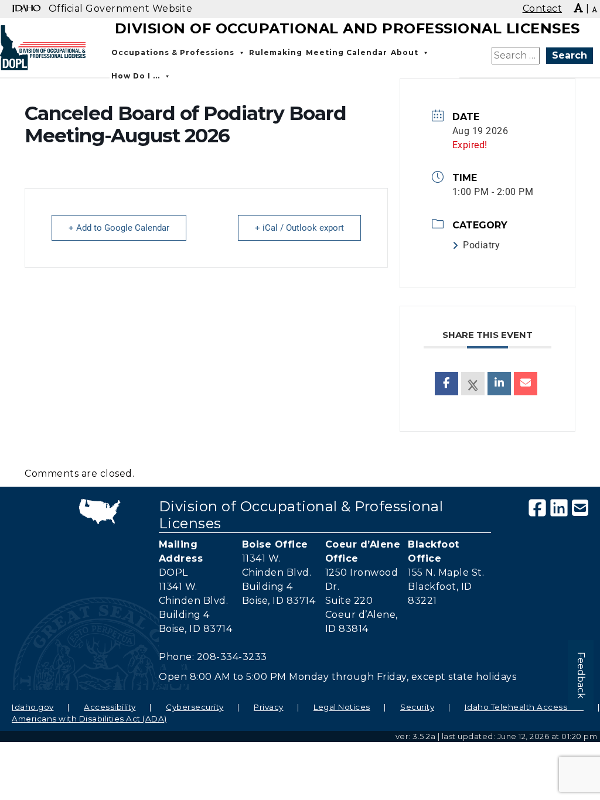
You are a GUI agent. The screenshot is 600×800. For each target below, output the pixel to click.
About (404, 52)
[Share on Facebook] (446, 383)
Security (417, 707)
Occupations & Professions (172, 52)
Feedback (581, 675)
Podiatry (481, 245)
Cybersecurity (195, 707)
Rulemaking (275, 52)
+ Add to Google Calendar (119, 228)
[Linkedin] (499, 383)
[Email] (525, 383)
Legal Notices (341, 707)
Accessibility (110, 707)
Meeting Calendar (346, 52)
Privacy (269, 707)
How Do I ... (135, 75)
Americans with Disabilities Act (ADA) (89, 718)
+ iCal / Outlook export (299, 228)
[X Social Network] (473, 383)
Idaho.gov (33, 707)
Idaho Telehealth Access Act (524, 707)
